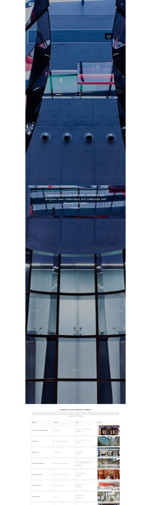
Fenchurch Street (57, 452)
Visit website (78, 431)
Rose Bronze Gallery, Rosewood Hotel (61, 474)
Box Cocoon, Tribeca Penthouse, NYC (61, 441)
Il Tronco (56, 496)
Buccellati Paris (57, 430)
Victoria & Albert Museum (59, 485)
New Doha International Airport (60, 463)
